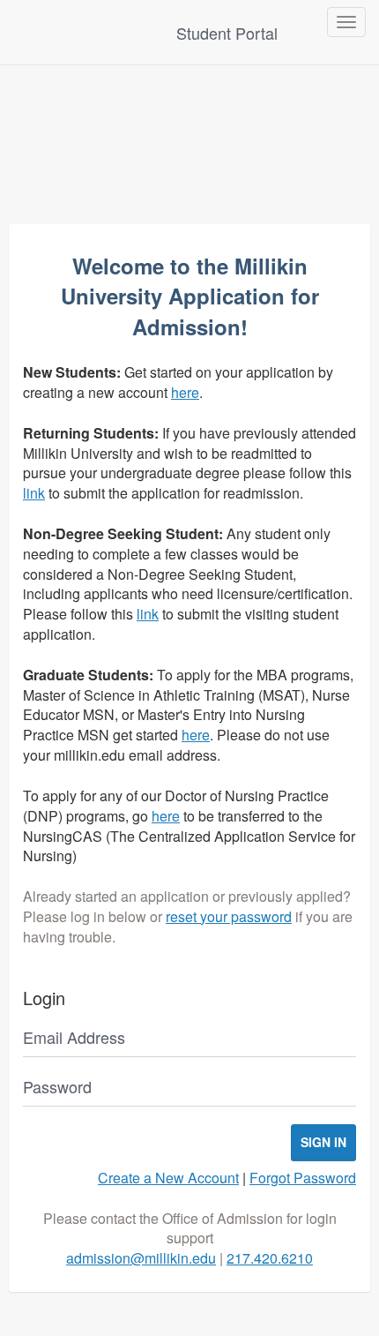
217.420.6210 (270, 1258)
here (185, 392)
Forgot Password (302, 1177)
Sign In (323, 1142)
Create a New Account (168, 1177)
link (34, 493)
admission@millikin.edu (141, 1258)
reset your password (229, 916)
